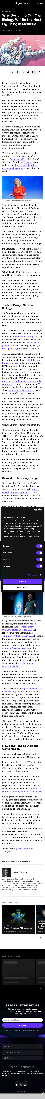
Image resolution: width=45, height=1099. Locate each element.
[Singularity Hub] (22, 3)
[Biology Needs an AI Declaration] (18, 919)
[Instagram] (25, 1084)
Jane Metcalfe (18, 159)
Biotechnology (9, 11)
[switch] (39, 552)
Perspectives (27, 861)
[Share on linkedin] (23, 72)
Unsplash (7, 852)
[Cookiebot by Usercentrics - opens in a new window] (32, 509)
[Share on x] (12, 72)
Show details (33, 575)
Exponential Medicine (11, 861)
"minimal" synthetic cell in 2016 (17, 636)
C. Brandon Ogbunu (10, 931)
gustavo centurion (24, 849)
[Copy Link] (38, 72)
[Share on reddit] (28, 72)
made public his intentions (21, 390)
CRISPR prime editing (22, 337)
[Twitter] (21, 1084)
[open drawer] (4, 3)
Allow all (22, 581)
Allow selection (22, 588)
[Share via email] (33, 72)
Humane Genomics (19, 492)
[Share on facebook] (18, 72)
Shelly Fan (41, 931)
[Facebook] (16, 1084)
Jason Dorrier (6, 30)
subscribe (39, 3)
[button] (22, 1047)
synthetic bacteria (14, 648)
